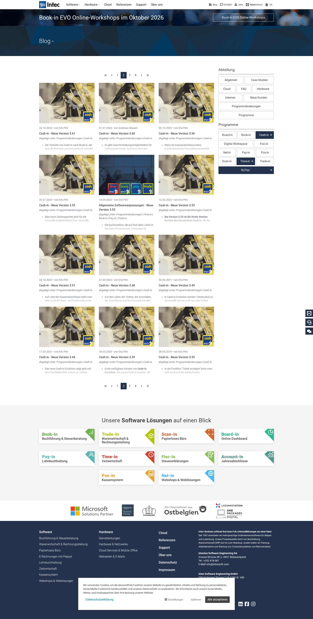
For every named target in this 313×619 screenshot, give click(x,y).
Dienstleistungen (109, 538)
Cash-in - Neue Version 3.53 (177, 205)
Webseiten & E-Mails (112, 556)
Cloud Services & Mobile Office (118, 550)
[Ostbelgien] (185, 510)
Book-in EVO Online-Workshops (243, 17)
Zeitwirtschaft (48, 568)
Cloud (227, 89)
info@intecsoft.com (217, 564)
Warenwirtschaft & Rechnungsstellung (63, 544)
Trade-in (122, 218)
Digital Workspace (235, 144)
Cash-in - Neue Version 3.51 (57, 285)
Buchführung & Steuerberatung (58, 538)
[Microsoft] (92, 510)
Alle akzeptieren (217, 599)
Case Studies (259, 80)
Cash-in (88, 138)
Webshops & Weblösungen (56, 581)
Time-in (148, 214)
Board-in (227, 135)
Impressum (167, 570)
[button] (269, 4)
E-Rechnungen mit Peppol (55, 556)
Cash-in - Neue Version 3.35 (177, 357)
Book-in (103, 218)
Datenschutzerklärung (99, 599)
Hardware (263, 89)
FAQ (243, 89)
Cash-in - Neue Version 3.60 (117, 133)
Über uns (165, 555)
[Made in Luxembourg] (149, 510)
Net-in (227, 152)
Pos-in (265, 152)
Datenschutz (168, 562)
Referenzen (167, 540)
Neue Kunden (258, 97)
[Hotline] (309, 322)
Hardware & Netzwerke (113, 544)
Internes (230, 97)
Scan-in (227, 161)
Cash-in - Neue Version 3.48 (117, 285)
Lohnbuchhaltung (50, 562)
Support (164, 547)
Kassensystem (48, 574)
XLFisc (245, 170)
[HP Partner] (128, 510)
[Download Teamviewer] (309, 313)
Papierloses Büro (50, 550)
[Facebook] (247, 604)
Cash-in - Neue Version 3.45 (177, 285)
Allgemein (231, 80)
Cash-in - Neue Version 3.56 (177, 133)
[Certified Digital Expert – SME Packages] (229, 510)
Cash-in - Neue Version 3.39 (117, 357)
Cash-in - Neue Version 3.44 (57, 357)
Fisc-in (264, 144)
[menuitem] (73, 4)
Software (45, 532)
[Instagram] (253, 604)
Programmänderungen (70, 138)
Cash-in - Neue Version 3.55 (57, 205)
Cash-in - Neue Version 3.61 (57, 133)
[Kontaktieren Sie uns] (309, 331)
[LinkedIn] (240, 604)
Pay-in (112, 218)
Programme (246, 115)
